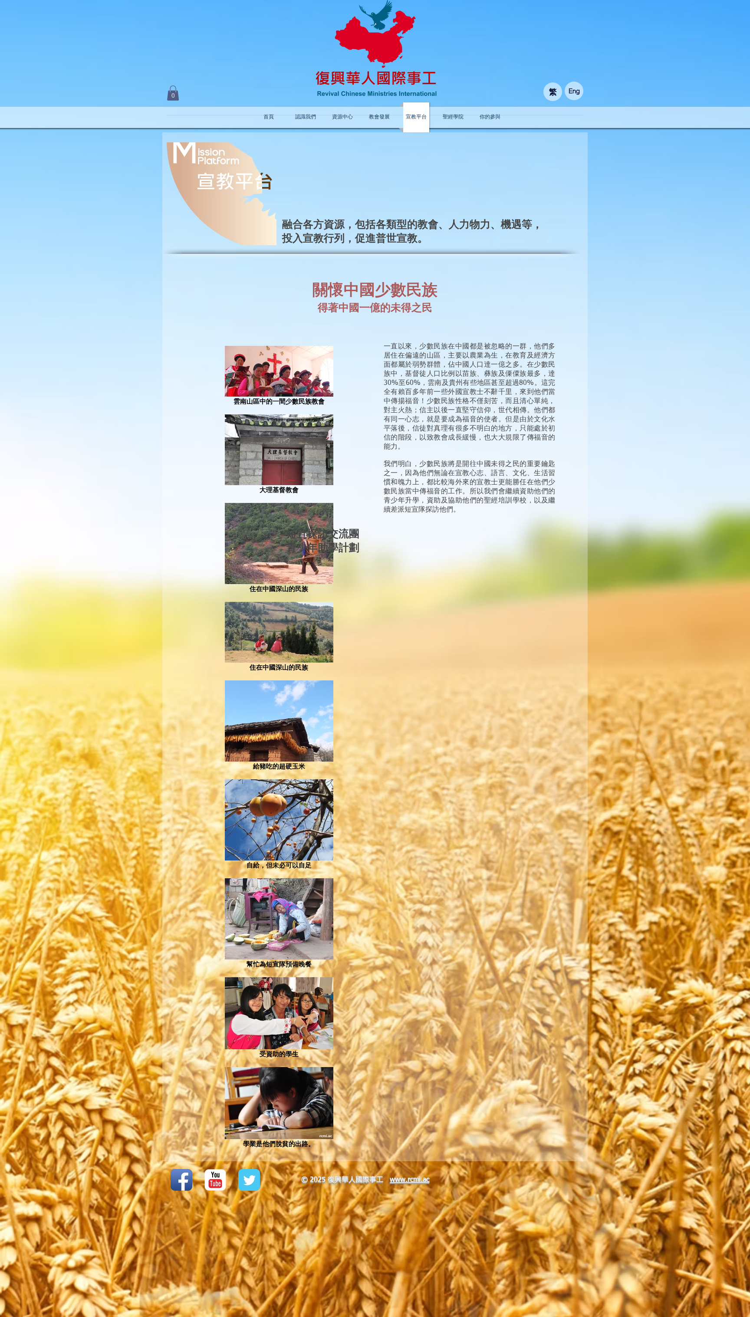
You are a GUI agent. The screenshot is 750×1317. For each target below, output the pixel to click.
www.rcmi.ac (409, 1179)
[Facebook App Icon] (181, 1180)
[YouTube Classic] (215, 1180)
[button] (173, 93)
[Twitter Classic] (249, 1180)
